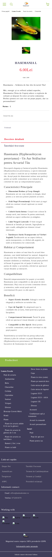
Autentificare (7, 471)
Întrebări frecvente (14, 145)
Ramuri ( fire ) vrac (12, 443)
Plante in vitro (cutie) (39, 377)
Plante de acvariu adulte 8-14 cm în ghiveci (14, 425)
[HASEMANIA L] (26, 51)
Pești (31, 433)
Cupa (33, 373)
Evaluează (7, 128)
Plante (6, 420)
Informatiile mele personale (27, 546)
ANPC (4, 482)
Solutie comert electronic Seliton (26, 554)
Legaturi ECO (36, 393)
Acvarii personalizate (38, 424)
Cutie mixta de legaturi (40, 389)
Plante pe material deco (40, 381)
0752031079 (16, 498)
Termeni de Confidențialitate (37, 471)
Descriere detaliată (14, 139)
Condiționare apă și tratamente (36, 415)
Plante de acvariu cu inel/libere (12, 438)
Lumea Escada (16, 11)
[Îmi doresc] (46, 114)
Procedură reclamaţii (34, 482)
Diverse (8, 407)
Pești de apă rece (37, 437)
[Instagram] (10, 503)
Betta (7, 383)
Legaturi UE (36, 402)
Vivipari (8, 403)
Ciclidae (8, 391)
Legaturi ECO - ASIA (39, 397)
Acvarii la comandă (37, 420)
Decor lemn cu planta (39, 369)
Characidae (38, 11)
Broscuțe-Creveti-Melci (13, 411)
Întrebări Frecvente (33, 466)
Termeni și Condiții (33, 476)
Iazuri (29, 429)
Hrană (6, 415)
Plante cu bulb (10, 447)
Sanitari (8, 399)
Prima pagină (5, 11)
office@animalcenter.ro (19, 493)
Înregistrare (6, 476)
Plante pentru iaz (36, 441)
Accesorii (33, 410)
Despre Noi (6, 466)
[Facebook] (5, 503)
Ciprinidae (9, 395)
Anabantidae (10, 379)
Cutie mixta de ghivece (40, 385)
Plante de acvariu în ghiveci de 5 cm (12, 431)
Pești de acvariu (27, 11)
